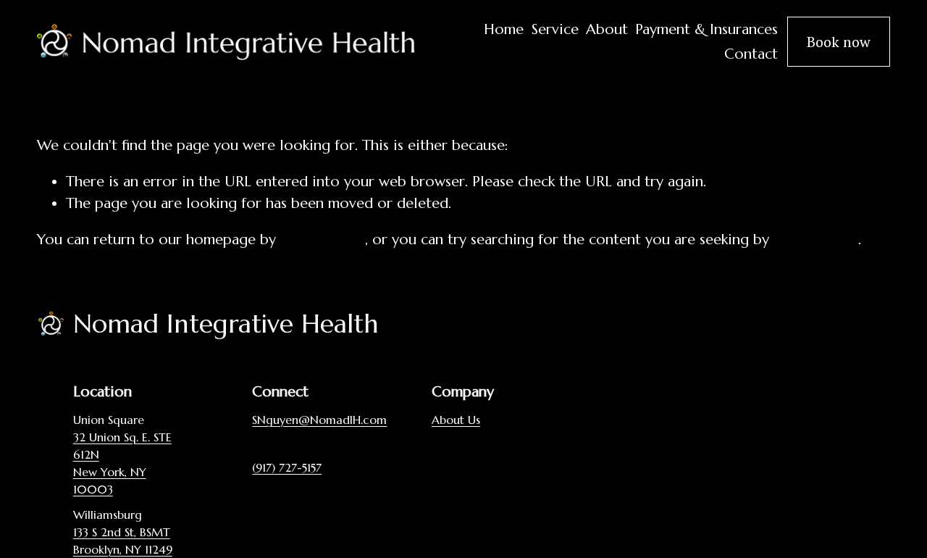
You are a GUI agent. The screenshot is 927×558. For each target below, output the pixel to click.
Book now (839, 41)
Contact (751, 54)
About (607, 29)
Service (555, 29)
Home (504, 29)
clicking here (322, 239)
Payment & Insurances (706, 29)
